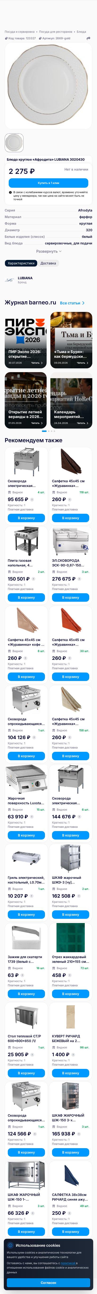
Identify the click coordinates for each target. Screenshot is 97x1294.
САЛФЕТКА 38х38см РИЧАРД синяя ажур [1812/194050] (69, 1197)
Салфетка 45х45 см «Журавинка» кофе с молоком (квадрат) (25, 642)
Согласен (48, 1283)
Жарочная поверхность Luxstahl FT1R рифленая (26, 800)
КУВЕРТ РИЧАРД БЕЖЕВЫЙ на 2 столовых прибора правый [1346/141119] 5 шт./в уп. (69, 1038)
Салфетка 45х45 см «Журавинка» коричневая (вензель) (70, 483)
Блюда (81, 31)
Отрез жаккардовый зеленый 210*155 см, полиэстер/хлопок (69, 959)
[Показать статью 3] (51, 431)
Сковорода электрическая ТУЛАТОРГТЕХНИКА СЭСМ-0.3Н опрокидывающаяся (25, 483)
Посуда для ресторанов (55, 31)
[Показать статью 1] (44, 431)
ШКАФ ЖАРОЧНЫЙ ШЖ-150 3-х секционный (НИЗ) (68, 1118)
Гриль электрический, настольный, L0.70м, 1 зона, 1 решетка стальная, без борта (26, 880)
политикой (68, 1263)
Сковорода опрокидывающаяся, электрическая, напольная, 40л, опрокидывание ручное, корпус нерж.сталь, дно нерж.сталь (25, 721)
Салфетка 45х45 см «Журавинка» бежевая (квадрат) (68, 721)
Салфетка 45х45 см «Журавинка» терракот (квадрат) (68, 642)
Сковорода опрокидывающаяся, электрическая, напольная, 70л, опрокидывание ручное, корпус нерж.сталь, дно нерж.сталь (25, 1118)
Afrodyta (85, 210)
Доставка (48, 263)
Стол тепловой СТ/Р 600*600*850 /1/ (24, 1038)
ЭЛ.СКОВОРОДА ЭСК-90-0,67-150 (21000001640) (66, 563)
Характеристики (21, 263)
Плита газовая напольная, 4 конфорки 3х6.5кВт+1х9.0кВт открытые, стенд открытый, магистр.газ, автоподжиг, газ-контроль (23, 563)
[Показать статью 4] (54, 431)
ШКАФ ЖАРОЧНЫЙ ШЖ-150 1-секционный (24, 1197)
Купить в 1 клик (48, 183)
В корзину (26, 518)
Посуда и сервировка (20, 31)
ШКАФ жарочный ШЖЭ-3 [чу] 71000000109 (66, 880)
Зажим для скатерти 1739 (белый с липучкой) (25, 959)
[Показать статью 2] (48, 431)
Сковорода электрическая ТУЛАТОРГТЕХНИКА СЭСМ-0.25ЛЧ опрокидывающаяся (69, 800)
